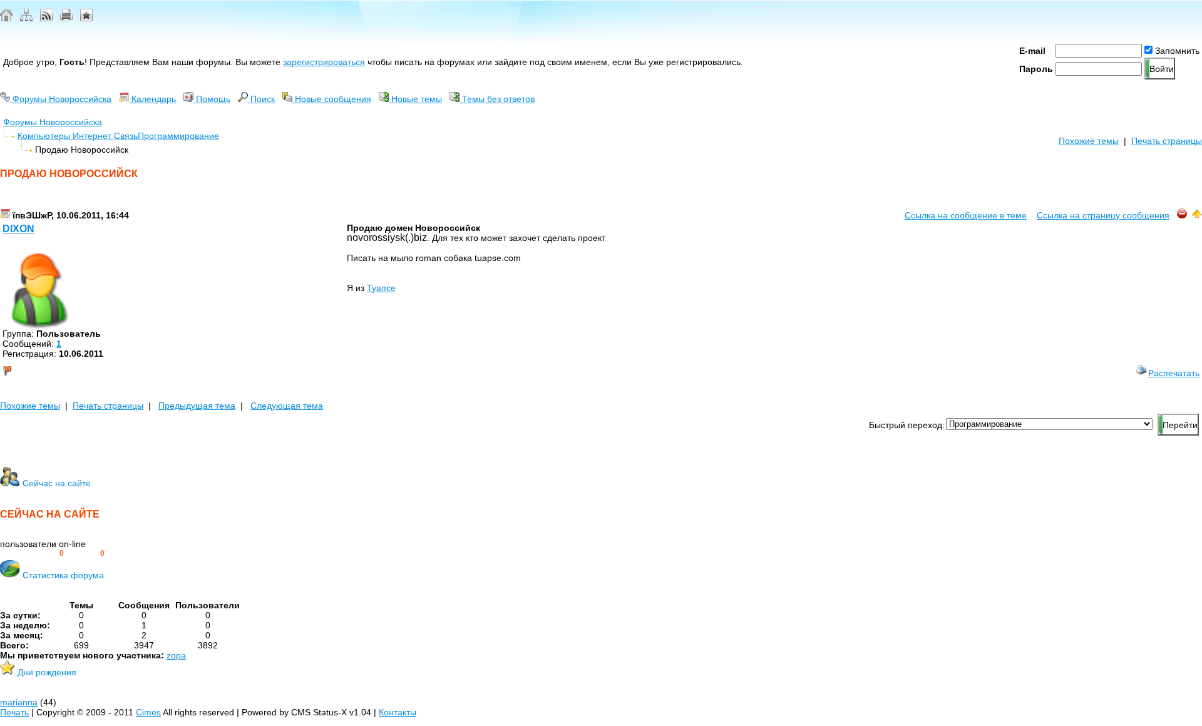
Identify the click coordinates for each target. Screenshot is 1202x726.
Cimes (148, 712)
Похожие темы (1089, 141)
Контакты (397, 712)
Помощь (211, 99)
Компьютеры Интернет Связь (78, 136)
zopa (176, 655)
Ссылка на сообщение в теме (966, 215)
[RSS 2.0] (46, 18)
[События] (5, 215)
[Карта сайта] (26, 18)
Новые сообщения (331, 99)
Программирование (178, 136)
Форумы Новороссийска (60, 99)
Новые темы (415, 99)
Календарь (152, 99)
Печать (14, 712)
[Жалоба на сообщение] (1182, 215)
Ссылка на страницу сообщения (1103, 215)
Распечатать (1173, 373)
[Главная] (6, 18)
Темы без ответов (497, 99)
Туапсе (381, 288)
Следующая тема (286, 406)
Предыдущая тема (196, 406)
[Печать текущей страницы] (66, 18)
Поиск (261, 99)
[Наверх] (1197, 215)
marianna (19, 702)
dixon (18, 228)
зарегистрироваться (324, 62)
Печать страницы (1166, 141)
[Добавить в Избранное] (86, 18)
